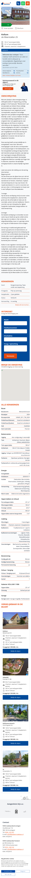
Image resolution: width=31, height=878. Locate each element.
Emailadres (8, 336)
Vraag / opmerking (11, 344)
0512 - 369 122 (9, 847)
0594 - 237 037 (9, 832)
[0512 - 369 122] (18, 3)
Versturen (10, 356)
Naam (6, 320)
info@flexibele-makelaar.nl (15, 834)
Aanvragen (8, 89)
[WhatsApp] (23, 3)
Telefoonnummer (10, 328)
